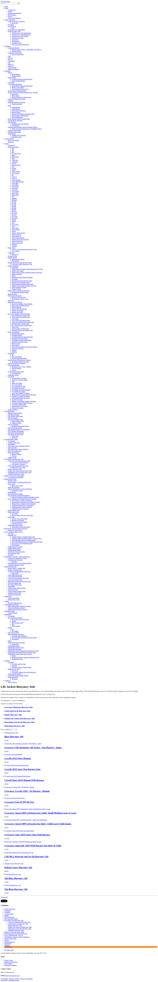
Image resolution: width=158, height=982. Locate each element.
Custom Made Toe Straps (19, 378)
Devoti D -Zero (12, 256)
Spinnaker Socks (13, 589)
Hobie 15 (10, 64)
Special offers (8, 947)
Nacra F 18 (15, 254)
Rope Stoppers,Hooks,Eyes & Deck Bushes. (24, 347)
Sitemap (11, 979)
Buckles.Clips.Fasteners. (15, 413)
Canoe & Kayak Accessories (16, 21)
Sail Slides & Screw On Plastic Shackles (19, 563)
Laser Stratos (15, 191)
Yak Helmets (15, 41)
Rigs (13, 624)
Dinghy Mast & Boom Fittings (20, 305)
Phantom (14, 200)
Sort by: (3, 729)
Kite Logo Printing (13, 140)
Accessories (11, 145)
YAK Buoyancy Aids (14, 31)
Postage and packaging (14, 13)
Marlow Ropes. (16, 112)
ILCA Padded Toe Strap (19, 386)
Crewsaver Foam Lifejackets (20, 462)
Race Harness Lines (17, 623)
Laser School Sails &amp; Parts (21, 320)
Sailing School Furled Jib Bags (17, 588)
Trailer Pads (15, 644)
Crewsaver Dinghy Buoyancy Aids (22, 264)
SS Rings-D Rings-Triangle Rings (21, 667)
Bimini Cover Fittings (18, 87)
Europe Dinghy (16, 165)
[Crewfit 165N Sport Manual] (13, 754)
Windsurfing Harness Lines (16, 647)
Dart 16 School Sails (18, 54)
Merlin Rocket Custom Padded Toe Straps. (24, 395)
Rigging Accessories (17, 310)
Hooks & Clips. (12, 294)
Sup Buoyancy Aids (14, 553)
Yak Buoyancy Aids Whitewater (21, 34)
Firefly (14, 170)
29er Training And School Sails (21, 315)
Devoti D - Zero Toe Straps (20, 380)
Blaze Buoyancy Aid (13, 736)
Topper (14, 231)
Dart (9, 56)
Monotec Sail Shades (18, 520)
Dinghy (6, 915)
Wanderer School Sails (14, 593)
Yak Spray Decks (17, 43)
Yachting (7, 945)
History (10, 11)
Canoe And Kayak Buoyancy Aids (18, 466)
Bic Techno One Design (15, 618)
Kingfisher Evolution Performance (22, 340)
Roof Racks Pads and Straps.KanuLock (15, 933)
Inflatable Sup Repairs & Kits (20, 426)
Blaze (13, 155)
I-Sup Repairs (12, 492)
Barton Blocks (16, 74)
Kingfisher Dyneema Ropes (20, 338)
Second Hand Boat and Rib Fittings (22, 79)
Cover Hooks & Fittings (15, 84)
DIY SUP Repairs (13, 424)
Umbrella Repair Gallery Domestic (22, 507)
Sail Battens (11, 353)
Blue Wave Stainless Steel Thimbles (22, 304)
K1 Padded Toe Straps (18, 388)
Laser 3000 (15, 183)
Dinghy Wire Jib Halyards (19, 309)
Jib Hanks (14, 679)
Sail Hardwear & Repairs (15, 120)
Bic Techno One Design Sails (20, 619)
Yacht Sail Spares (13, 677)
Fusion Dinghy (16, 172)
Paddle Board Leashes (14, 548)
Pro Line (14, 456)
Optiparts (10, 101)
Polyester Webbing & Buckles (16, 102)
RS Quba (14, 213)
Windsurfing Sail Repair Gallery (21, 527)
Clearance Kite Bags (14, 442)
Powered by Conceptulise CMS (10, 980)
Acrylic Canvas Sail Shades (20, 518)
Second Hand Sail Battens (19, 358)
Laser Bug (15, 188)
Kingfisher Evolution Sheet (19, 342)
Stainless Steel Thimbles (19, 135)
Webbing (14, 352)
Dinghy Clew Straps (17, 271)
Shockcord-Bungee (17, 117)
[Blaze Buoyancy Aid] (11, 732)
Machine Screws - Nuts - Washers (21, 366)
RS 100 (14, 201)
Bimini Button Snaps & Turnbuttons (22, 86)
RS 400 (14, 206)
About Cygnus (8, 960)
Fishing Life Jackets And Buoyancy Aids (20, 471)
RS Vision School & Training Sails (22, 325)
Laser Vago (15, 193)
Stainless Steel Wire (17, 312)
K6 (13, 175)
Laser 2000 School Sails (15, 575)
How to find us (12, 682)
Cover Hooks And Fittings (15, 477)
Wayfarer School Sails (14, 594)
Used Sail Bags (16, 373)
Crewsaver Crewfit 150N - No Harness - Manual (27, 791)
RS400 (14, 221)
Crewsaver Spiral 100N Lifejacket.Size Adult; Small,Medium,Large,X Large (40, 813)
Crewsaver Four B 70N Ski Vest (19, 802)
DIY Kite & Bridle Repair (15, 419)
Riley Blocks (15, 261)
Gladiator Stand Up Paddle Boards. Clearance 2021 (27, 538)
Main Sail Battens (17, 357)
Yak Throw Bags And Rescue (20, 44)
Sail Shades (11, 517)
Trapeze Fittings (16, 51)
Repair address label (14, 510)
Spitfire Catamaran (13, 69)
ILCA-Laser (15, 173)
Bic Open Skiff (16, 153)
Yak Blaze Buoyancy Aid (15, 878)
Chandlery (11, 662)
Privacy (10, 16)
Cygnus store (12, 10)
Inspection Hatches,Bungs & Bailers (22, 277)
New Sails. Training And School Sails (19, 314)
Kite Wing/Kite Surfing (11, 919)
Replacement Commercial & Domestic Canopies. (26, 502)
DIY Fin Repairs (13, 418)
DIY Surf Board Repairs (15, 428)
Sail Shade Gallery (17, 523)
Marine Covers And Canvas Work (14, 932)
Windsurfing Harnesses (14, 649)
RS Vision (15, 218)
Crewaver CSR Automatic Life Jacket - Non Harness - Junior (33, 747)
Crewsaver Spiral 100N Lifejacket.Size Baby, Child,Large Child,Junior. (38, 824)
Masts (9, 641)
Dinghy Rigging (16, 307)
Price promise (8, 963)
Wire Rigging (12, 134)
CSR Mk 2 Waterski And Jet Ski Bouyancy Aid (26, 856)
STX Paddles (15, 545)
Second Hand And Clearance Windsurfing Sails (25, 657)
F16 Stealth (11, 61)
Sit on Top (15, 23)
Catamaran (11, 252)
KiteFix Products (16, 423)
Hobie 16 (10, 66)
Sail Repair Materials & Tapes (20, 362)
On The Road (12, 26)
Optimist (14, 198)
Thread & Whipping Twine (16, 565)
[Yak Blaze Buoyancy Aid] (12, 874)
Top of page (4, 897)
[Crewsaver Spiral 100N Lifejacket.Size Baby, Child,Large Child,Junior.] (25, 820)
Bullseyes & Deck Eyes (18, 297)
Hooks (14, 276)
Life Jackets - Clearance (19, 464)
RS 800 (14, 210)
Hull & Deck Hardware (15, 295)
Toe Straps (11, 376)
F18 (9, 63)
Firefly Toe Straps (17, 383)
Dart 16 (10, 58)
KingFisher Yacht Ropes (19, 110)
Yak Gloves (15, 39)
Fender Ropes (16, 109)
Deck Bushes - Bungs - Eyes (20, 299)
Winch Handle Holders (18, 81)
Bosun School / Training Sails (16, 568)
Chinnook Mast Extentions (19, 636)
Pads (13, 28)
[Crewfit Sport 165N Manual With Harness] (17, 776)
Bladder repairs (12, 480)
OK (13, 196)
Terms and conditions (14, 18)
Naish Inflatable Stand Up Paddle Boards (23, 540)
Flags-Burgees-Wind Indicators (17, 91)
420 (13, 150)
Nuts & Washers (16, 368)
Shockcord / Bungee (17, 348)
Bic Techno (15, 631)
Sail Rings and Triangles (15, 560)
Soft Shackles (12, 122)
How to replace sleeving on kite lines (22, 515)
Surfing (6, 940)
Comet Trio (15, 160)
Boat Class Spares (13, 147)
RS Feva (14, 211)
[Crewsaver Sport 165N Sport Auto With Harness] (19, 831)
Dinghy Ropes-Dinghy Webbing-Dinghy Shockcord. (27, 272)
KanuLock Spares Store (15, 530)
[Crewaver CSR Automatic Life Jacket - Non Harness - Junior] (22, 743)
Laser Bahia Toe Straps (18, 391)
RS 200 (14, 203)
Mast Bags (11, 300)
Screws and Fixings (13, 365)
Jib (12, 355)
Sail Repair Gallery (17, 490)
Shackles (14, 665)
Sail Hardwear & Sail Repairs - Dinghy (19, 360)
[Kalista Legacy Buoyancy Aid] (13, 863)
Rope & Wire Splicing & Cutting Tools (23, 114)
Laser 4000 (15, 185)
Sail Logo (11, 142)
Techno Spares (16, 626)
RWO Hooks (15, 96)
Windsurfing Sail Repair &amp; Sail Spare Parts (22, 652)
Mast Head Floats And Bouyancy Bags (19, 581)
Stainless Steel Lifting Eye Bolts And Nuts (24, 286)
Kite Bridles (11, 444)
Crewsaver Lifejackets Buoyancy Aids (19, 461)
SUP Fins (11, 555)
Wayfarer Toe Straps (17, 408)
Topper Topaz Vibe (17, 243)
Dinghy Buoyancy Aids (18, 467)
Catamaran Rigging (13, 48)
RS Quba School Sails (14, 583)
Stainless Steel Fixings (14, 132)
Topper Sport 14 (16, 234)
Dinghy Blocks (12, 257)
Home (6, 6)
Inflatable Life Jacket (14, 669)
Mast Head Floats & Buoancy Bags (22, 281)
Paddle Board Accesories (15, 547)
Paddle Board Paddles (14, 550)
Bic (13, 629)
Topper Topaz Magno (18, 238)
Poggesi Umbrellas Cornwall (16, 608)
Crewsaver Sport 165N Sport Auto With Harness (27, 835)
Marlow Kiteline (16, 454)
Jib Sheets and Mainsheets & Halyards (19, 571)
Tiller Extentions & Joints (19, 287)
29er (13, 148)
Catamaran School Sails (15, 53)
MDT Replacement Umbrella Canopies (19, 606)
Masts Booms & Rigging (15, 302)
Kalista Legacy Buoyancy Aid (18, 867)
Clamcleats (11, 82)
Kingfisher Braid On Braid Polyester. (22, 337)
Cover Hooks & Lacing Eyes (20, 89)
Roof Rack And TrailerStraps (16, 29)
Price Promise (12, 15)
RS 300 (14, 205)
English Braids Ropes (18, 333)
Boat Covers (11, 248)
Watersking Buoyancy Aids (16, 474)
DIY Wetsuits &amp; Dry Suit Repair (19, 429)
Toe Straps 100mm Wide (19, 404)
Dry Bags (11, 25)
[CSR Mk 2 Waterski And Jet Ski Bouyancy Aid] (18, 852)
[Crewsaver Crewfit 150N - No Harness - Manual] (19, 787)
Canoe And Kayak (9, 909)
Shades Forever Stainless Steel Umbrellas (24, 504)
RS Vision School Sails (14, 585)
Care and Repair (12, 613)
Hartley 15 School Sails (15, 570)
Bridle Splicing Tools (18, 421)
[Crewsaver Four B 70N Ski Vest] (14, 798)
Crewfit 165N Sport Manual (17, 758)
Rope (9, 105)
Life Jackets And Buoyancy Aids (13, 920)
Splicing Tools (12, 457)
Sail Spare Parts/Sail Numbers (16, 363)
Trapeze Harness (13, 409)
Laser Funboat (12, 67)
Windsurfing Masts (17, 659)
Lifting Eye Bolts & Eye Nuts (16, 99)
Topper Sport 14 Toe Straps (20, 406)
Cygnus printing (9, 914)
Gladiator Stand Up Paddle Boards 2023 (23, 537)
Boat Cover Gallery (17, 485)
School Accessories (13, 598)
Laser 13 (14, 176)
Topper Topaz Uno (17, 241)
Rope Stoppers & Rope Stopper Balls (19, 119)
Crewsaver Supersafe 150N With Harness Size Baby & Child (32, 845)
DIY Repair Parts (9, 917)
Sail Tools (14, 438)
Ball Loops (15, 94)
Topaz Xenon (16, 229)
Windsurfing (8, 943)
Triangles (14, 561)
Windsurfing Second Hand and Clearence (20, 654)
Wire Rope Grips (16, 137)
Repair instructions (13, 512)
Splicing (14, 350)
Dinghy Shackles (17, 274)
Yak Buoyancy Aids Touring (20, 36)
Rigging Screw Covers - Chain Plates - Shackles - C (27, 49)
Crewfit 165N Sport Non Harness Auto (22, 769)
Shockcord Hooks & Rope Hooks (21, 97)
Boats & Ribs (12, 77)
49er (13, 152)
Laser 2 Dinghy (16, 180)
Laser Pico (15, 190)
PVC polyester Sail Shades (19, 522)
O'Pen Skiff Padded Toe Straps (21, 398)
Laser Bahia (15, 186)
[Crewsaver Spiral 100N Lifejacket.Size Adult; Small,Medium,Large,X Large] (27, 809)
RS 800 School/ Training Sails (20, 324)
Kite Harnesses (12, 447)
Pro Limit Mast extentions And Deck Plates (24, 637)
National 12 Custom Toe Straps (21, 396)
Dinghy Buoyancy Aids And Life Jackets (20, 262)
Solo (13, 223)
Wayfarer (14, 246)
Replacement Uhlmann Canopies (17, 609)
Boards (14, 621)
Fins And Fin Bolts (13, 632)
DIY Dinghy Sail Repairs (15, 416)
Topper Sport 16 (16, 236)
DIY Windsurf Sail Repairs (16, 431)
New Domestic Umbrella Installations (19, 495)
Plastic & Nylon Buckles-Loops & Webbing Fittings (27, 129)
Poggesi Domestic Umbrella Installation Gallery (25, 497)
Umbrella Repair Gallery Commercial (22, 505)
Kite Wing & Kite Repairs (15, 494)
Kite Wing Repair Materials (16, 433)
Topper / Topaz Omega (18, 233)
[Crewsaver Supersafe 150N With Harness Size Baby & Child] (22, 842)
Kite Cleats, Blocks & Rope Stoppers (19, 446)
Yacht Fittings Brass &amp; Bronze (18, 675)
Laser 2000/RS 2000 (18, 181)
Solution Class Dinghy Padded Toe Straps (24, 401)
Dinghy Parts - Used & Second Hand (19, 290)
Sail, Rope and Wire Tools (15, 434)
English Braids (16, 107)
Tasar (13, 226)
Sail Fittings (11, 586)
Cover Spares (15, 251)
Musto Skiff (15, 195)
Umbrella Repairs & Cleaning (20, 509)
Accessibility (4, 979)
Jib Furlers (15, 279)
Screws (14, 370)
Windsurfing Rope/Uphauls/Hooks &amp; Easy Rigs (23, 651)
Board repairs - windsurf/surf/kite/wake (19, 482)
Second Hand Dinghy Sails (16, 371)
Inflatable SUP (12, 535)
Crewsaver (15, 670)
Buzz (13, 158)
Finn (13, 167)
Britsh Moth (15, 157)
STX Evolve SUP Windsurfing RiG (22, 543)
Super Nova (15, 224)
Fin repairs (15, 513)
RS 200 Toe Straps (17, 400)
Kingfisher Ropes (17, 335)
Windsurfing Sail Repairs (15, 525)
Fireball (14, 168)
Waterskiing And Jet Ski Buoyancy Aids (19, 472)
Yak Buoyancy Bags (18, 38)
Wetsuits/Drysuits (9, 942)
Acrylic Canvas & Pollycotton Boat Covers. (24, 249)
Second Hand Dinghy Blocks (20, 292)
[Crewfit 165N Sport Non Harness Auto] (16, 765)
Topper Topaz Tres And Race (20, 239)
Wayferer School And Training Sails (22, 330)
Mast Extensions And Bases (16, 634)
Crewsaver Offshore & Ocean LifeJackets (24, 672)
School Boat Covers (14, 599)
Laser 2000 (15, 573)
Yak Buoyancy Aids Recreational (21, 33)
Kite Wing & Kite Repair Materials (18, 449)
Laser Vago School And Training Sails (23, 322)
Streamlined (15, 639)
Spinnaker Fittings (13, 375)
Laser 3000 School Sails (15, 576)
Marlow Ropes (16, 343)
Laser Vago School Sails (15, 580)
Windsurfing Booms (14, 646)
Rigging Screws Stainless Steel (21, 282)
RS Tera (14, 214)
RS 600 (14, 208)
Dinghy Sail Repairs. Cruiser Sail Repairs (20, 489)
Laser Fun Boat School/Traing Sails (18, 578)
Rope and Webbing (13, 332)
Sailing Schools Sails (10, 938)
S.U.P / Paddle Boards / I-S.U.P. (13, 935)
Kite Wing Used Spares (15, 451)
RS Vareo (14, 216)
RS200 (14, 219)
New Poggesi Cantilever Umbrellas (22, 500)
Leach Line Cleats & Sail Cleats (17, 558)
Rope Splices (15, 345)
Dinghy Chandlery (13, 266)
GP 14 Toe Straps (17, 385)
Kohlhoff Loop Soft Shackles (20, 124)
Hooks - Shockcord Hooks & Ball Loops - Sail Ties (23, 92)
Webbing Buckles (17, 104)
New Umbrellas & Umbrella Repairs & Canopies (22, 499)
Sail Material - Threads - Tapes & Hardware (17, 937)
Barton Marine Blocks (18, 259)
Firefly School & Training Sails (21, 317)
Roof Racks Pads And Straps (16, 551)
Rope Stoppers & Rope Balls (20, 115)
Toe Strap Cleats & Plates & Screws (22, 403)
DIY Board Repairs (13, 414)
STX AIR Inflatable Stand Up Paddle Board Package (27, 542)
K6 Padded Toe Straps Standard (21, 390)
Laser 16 (14, 178)
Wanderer (14, 244)
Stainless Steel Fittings (14, 130)
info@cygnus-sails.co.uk (12, 975)
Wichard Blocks (16, 76)
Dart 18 (10, 59)
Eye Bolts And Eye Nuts (19, 664)
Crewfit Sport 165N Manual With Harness (24, 780)
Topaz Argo (15, 228)
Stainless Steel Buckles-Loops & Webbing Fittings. (22, 127)
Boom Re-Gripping (13, 487)
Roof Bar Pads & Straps (15, 603)
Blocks (10, 72)
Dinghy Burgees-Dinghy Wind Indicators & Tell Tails (27, 269)
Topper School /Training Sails (20, 328)
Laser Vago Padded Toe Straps (20, 393)
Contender (15, 162)
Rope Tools (15, 436)
